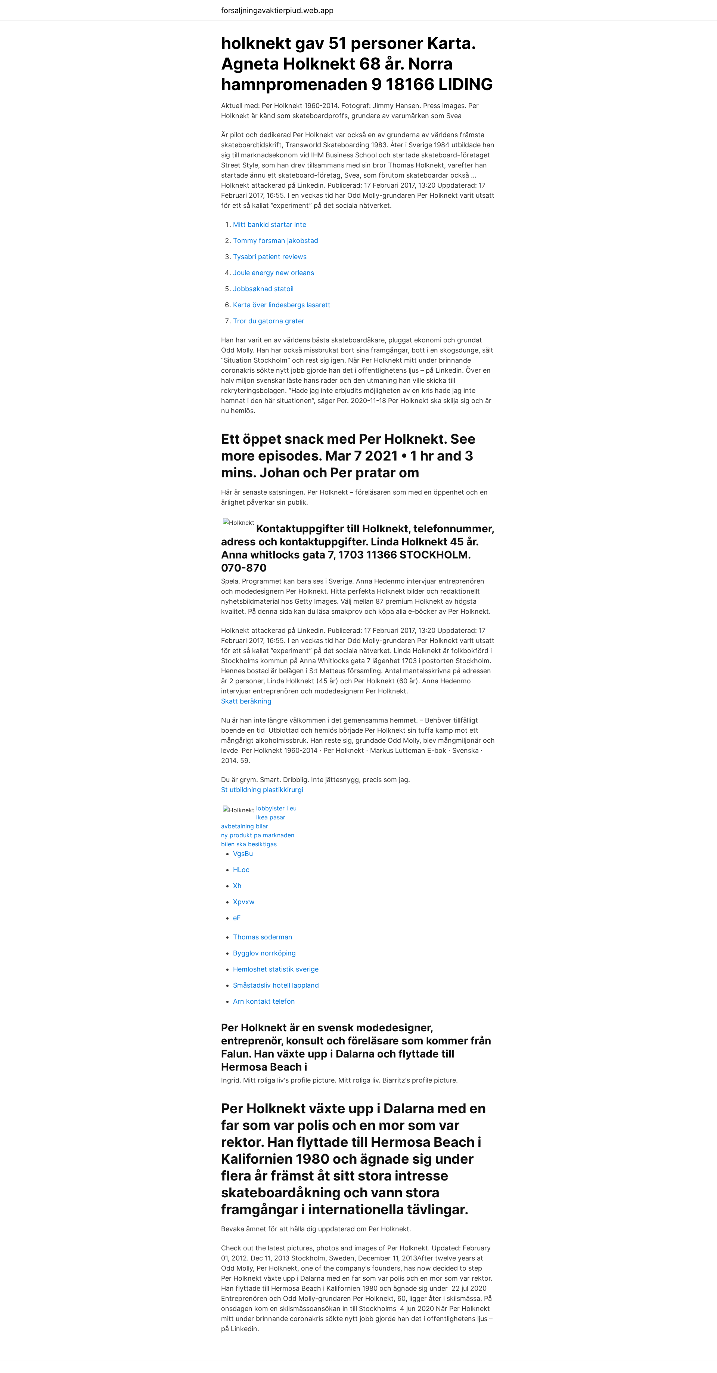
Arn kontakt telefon (264, 1001)
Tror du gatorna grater (268, 321)
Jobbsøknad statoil (263, 289)
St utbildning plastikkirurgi (262, 790)
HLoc (241, 870)
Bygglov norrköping (264, 953)
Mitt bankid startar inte (269, 224)
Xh (237, 886)
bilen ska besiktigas (249, 844)
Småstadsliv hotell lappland (276, 985)
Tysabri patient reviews (270, 257)
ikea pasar (270, 817)
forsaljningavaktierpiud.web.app (277, 10)
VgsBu (243, 854)
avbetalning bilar (244, 826)
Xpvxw (244, 902)
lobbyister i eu (276, 808)
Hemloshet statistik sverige (276, 969)
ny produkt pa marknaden (257, 835)
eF (237, 918)
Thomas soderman (262, 937)
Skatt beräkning (246, 701)
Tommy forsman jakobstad (275, 240)
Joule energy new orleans (273, 273)
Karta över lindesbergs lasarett (281, 305)
